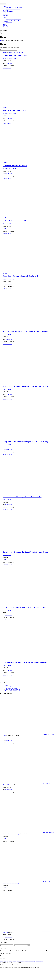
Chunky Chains (9, 686)
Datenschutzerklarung (30, 961)
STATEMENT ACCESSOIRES (13, 9)
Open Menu (3, 3)
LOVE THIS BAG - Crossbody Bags (11, 690)
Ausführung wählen (7, 344)
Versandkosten (8, 63)
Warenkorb (5, 15)
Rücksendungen (20, 961)
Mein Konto (5, 14)
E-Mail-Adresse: (4, 955)
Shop (4, 40)
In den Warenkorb (7, 68)
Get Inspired (5, 10)
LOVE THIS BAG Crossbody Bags (14, 7)
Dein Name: (3, 953)
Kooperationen (39, 961)
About (4, 12)
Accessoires (5, 685)
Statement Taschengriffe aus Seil (13, 689)
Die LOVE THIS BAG (8, 11)
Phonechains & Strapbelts (11, 688)
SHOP (4, 6)
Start (1, 40)
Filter (29, 945)
